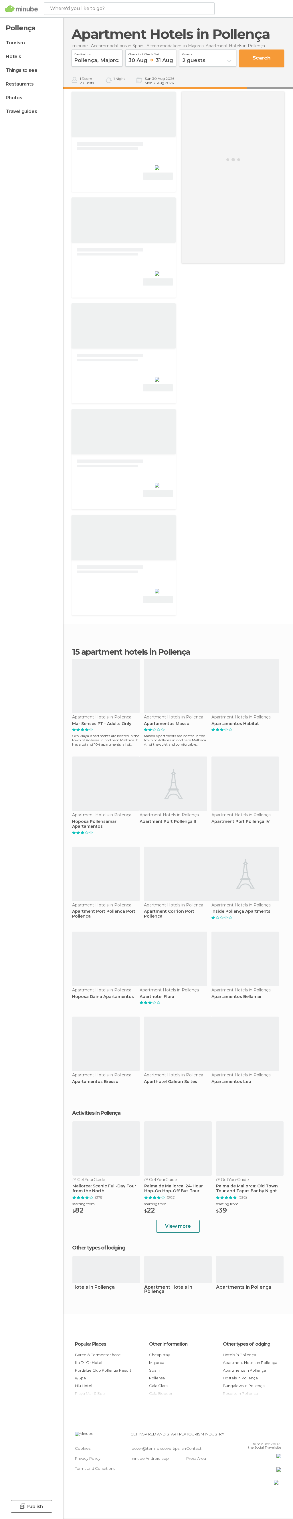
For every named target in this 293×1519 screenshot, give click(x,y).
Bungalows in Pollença (244, 1385)
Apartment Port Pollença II (168, 821)
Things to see (21, 70)
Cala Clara (158, 1385)
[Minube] (21, 9)
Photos (14, 97)
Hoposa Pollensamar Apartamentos (94, 824)
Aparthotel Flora (157, 996)
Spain (154, 1370)
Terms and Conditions (95, 1468)
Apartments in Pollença (243, 1287)
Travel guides (21, 111)
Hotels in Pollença (93, 1287)
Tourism (15, 42)
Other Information (168, 1344)
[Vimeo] (270, 1435)
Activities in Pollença (96, 1113)
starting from (83, 1204)
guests (187, 53)
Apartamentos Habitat (235, 723)
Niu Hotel (83, 1385)
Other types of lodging (246, 1344)
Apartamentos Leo (231, 1081)
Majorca (156, 1362)
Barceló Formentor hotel (98, 1354)
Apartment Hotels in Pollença (168, 1289)
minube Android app (149, 1458)
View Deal (158, 176)
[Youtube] (277, 1435)
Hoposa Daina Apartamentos (103, 996)
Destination (82, 53)
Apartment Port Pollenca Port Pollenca (103, 914)
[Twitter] (262, 1435)
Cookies (82, 1448)
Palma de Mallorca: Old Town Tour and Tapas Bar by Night (247, 1188)
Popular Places (90, 1344)
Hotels (13, 56)
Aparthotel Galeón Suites (170, 1081)
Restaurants (20, 84)
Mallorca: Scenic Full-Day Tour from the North (104, 1188)
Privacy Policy (87, 1458)
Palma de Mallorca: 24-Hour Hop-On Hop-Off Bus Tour (173, 1188)
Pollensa (157, 1378)
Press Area (196, 1458)
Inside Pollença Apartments (240, 911)
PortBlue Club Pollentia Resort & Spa (103, 1374)
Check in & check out (143, 53)
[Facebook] (255, 1435)
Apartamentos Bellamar (236, 996)
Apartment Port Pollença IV (240, 821)
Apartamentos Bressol (96, 1081)
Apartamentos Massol (167, 723)
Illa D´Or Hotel (88, 1362)
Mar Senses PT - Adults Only (101, 723)
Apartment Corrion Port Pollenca (169, 914)
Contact (193, 1448)
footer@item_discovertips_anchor (162, 1448)
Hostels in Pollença (240, 1378)
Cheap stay (159, 1354)
